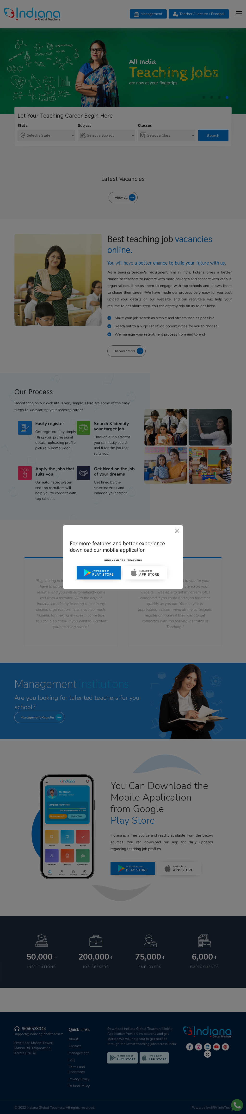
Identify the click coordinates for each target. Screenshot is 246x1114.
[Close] (177, 531)
